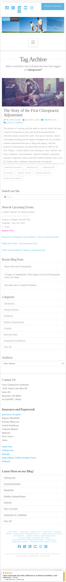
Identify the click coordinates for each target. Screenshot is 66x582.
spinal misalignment (12, 178)
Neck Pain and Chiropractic (17, 266)
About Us (36, 532)
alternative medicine (13, 167)
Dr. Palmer (8, 173)
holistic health (24, 173)
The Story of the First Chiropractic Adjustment (31, 112)
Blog (54, 542)
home (9, 534)
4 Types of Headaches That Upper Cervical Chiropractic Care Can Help (32, 276)
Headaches (8, 316)
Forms (57, 532)
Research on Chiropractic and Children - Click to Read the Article (30, 237)
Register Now (8, 230)
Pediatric (6, 461)
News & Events (10, 334)
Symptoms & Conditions (14, 341)
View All (8, 347)
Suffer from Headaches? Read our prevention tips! (24, 250)
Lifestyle (8, 328)
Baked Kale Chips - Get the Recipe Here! (20, 243)
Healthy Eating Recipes (14, 322)
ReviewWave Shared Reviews (34, 538)
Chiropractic (49, 120)
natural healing (43, 173)
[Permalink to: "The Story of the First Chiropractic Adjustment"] (33, 92)
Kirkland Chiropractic (27, 534)
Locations (18, 536)
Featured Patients (11, 310)
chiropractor (49, 167)
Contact (47, 532)
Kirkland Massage (52, 534)
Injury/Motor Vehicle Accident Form (19, 458)
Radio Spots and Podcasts (41, 536)
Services (51, 540)
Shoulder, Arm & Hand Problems (20, 285)
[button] (33, 42)
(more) (15, 577)
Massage (6, 454)
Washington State (40, 542)
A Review (12, 532)
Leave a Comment (14, 123)
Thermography (20, 542)
